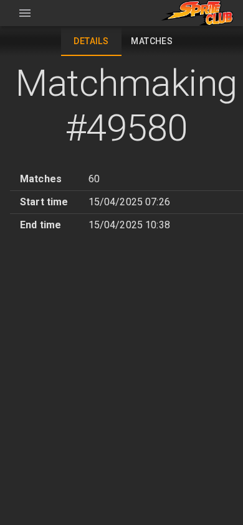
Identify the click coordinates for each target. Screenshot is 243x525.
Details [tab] (91, 41)
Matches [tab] (152, 41)
